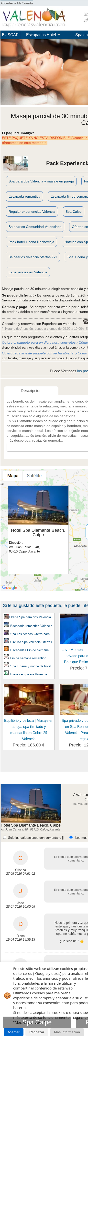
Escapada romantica (24, 196)
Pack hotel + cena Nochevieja (31, 242)
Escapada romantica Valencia (30, 626)
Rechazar (36, 1032)
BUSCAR (10, 35)
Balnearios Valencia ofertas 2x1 (33, 257)
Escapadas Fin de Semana (29, 650)
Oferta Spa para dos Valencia (30, 617)
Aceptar (14, 1032)
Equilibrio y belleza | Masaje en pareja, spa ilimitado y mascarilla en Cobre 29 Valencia (28, 729)
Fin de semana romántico (28, 658)
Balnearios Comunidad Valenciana (35, 227)
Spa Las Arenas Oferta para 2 (31, 634)
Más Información (67, 1032)
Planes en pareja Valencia (28, 674)
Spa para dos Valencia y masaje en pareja (41, 181)
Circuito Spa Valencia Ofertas (31, 642)
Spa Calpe (74, 211)
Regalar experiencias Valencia (32, 211)
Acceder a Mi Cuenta (16, 3)
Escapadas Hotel (41, 35)
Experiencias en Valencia (28, 272)
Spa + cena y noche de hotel (30, 666)
